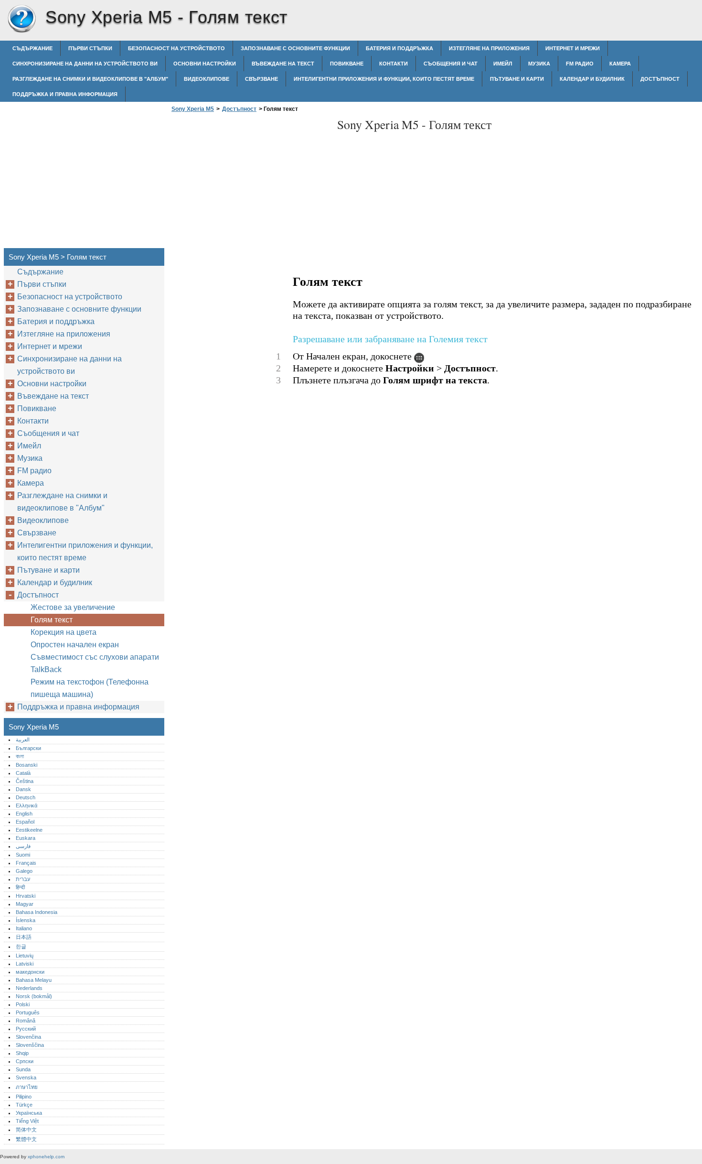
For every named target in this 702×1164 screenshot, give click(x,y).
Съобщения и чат (451, 63)
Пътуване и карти (517, 79)
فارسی (23, 846)
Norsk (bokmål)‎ (34, 996)
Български (28, 748)
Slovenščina (30, 1045)
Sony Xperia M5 (21, 19)
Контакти (393, 63)
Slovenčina (28, 1037)
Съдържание (32, 48)
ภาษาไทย (27, 1087)
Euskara (25, 838)
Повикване (346, 63)
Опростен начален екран (75, 645)
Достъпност (660, 79)
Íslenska (25, 920)
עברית (23, 879)
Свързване (261, 79)
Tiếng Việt (27, 1121)
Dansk (23, 789)
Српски (24, 1061)
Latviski (24, 964)
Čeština (24, 781)
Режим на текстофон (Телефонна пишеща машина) (90, 688)
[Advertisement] (249, 183)
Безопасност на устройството (176, 48)
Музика (539, 63)
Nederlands (29, 988)
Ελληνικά (26, 805)
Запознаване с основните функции (295, 48)
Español (25, 822)
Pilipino (24, 1096)
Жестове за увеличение (73, 607)
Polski (23, 1004)
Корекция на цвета (63, 632)
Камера (620, 63)
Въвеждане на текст (283, 63)
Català (23, 773)
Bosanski (26, 765)
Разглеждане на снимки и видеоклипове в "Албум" (90, 79)
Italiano (24, 928)
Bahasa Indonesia (36, 912)
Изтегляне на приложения (489, 48)
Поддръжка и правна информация (64, 94)
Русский (26, 1029)
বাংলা (20, 756)
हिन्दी (20, 887)
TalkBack (46, 669)
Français (26, 863)
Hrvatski (25, 896)
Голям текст (52, 620)
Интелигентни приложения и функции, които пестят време (384, 79)
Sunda (23, 1069)
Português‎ (28, 1012)
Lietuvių (24, 955)
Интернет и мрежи (572, 48)
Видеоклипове (206, 79)
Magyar (24, 904)
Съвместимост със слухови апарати (95, 657)
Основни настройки (204, 63)
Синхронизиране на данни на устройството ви (85, 63)
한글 (21, 946)
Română (25, 1020)
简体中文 (26, 1129)
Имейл (502, 63)
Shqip (22, 1053)
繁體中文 (26, 1139)
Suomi (23, 855)
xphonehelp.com (46, 1156)
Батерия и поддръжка (399, 48)
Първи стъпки (90, 48)
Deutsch (25, 797)
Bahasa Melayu (34, 980)
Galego (24, 871)
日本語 (24, 937)
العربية (23, 739)
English (24, 813)
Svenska (26, 1077)
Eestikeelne (29, 830)
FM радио (580, 63)
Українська (29, 1113)
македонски (30, 972)
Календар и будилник (592, 79)
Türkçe (24, 1105)
